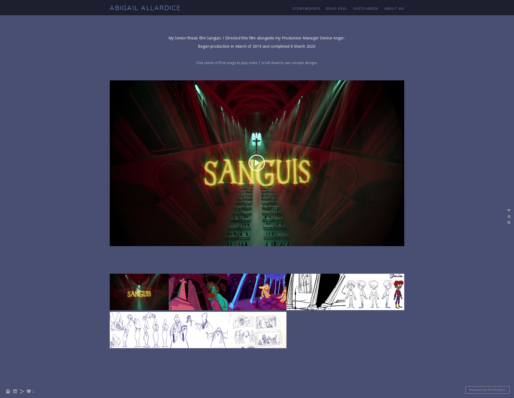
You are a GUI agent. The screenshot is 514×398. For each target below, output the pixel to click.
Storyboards (306, 8)
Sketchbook (366, 8)
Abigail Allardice (145, 8)
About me (394, 8)
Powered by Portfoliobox (487, 389)
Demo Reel (337, 8)
